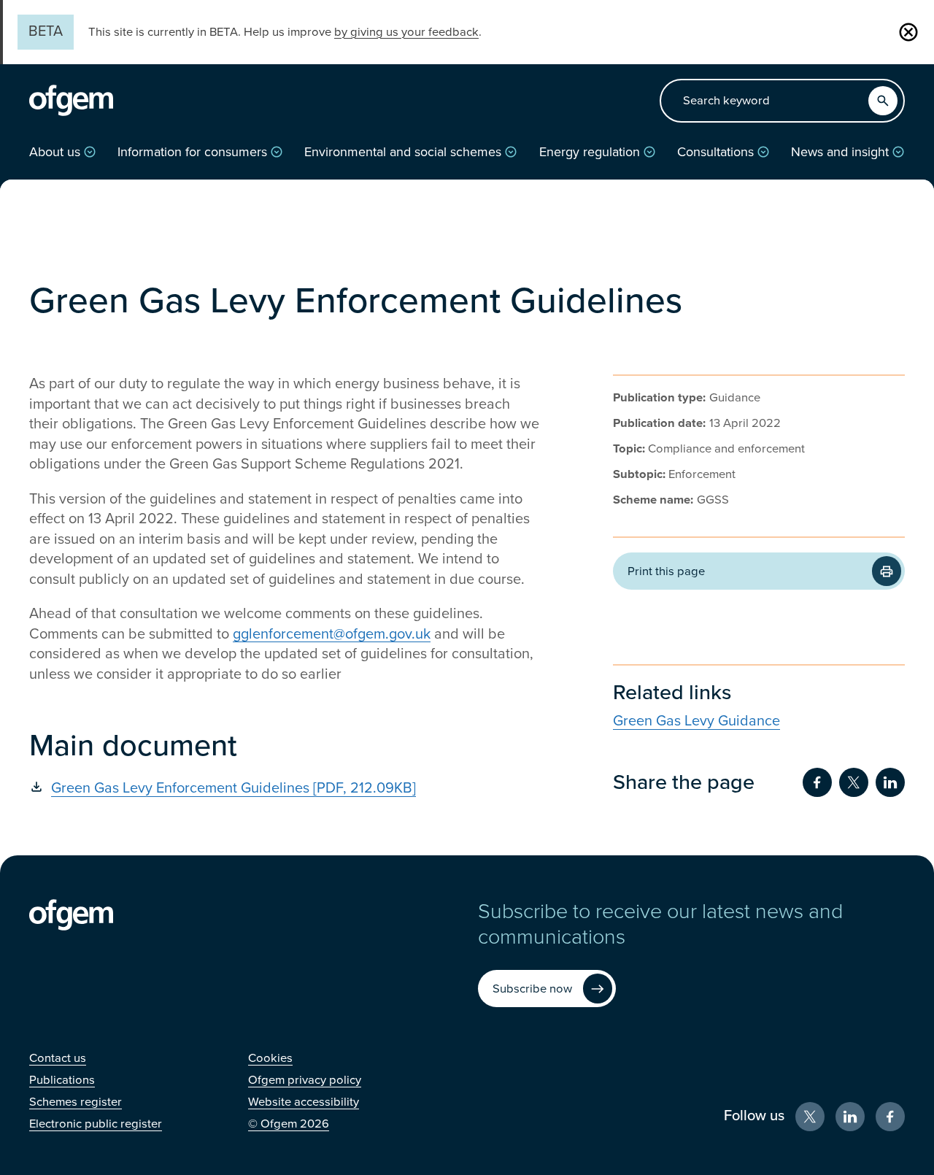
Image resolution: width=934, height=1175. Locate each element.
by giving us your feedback (406, 32)
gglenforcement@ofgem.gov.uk (332, 634)
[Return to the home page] (71, 101)
